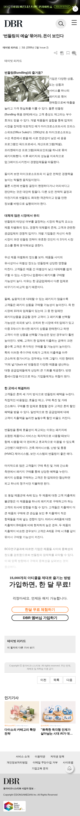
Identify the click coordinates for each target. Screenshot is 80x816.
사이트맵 (68, 762)
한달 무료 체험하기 (40, 610)
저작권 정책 (57, 756)
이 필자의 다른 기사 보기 (20, 647)
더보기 (56, 53)
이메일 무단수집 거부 (45, 762)
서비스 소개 (23, 756)
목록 (56, 679)
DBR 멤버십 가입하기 (40, 618)
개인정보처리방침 (17, 762)
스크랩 (68, 53)
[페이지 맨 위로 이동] (70, 769)
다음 (69, 679)
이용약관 (40, 756)
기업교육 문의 (40, 768)
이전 (43, 679)
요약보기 (74, 53)
